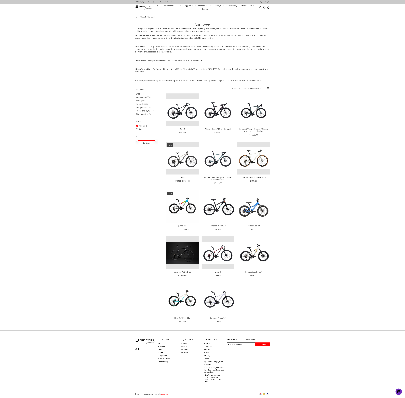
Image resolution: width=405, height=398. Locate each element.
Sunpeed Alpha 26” (218, 318)
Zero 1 (182, 129)
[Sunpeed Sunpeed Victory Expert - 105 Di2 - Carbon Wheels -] (218, 158)
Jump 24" (182, 225)
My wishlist (185, 352)
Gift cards (243, 6)
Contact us (208, 346)
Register (184, 343)
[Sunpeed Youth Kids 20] (253, 206)
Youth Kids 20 (254, 225)
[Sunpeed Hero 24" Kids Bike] (182, 299)
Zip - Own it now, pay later (213, 362)
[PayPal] (264, 394)
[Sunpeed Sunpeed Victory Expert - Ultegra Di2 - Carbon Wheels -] (253, 109)
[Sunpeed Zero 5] (182, 158)
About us (207, 343)
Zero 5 (182, 177)
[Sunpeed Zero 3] (218, 252)
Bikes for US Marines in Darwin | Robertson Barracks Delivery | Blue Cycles (212, 378)
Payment (207, 349)
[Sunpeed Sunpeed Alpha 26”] (218, 299)
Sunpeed (142, 129)
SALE (138, 94)
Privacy (206, 352)
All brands (143, 126)
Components (141, 107)
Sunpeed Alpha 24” (218, 225)
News (252, 6)
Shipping (207, 355)
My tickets (184, 349)
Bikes (138, 100)
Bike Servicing (231, 6)
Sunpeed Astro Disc (182, 272)
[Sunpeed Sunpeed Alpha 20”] (253, 252)
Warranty (207, 365)
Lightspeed (164, 394)
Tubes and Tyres (143, 110)
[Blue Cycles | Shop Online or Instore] (143, 7)
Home (137, 17)
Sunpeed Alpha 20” (253, 272)
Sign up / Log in (264, 2)
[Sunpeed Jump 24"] (182, 206)
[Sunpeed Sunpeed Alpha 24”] (218, 206)
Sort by (246, 88)
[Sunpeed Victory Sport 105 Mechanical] (218, 109)
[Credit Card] (260, 394)
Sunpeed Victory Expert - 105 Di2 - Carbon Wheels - (218, 178)
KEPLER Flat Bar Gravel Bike (254, 177)
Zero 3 (218, 272)
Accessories (141, 97)
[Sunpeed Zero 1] (182, 109)
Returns (206, 359)
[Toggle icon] (260, 7)
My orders (184, 346)
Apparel (139, 104)
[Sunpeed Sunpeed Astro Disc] (182, 252)
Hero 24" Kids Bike (182, 318)
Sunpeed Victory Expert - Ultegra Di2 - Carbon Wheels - (253, 130)
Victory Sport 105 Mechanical (218, 129)
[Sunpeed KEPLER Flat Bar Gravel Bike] (253, 158)
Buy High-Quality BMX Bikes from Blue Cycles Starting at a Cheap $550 (214, 370)
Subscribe (262, 344)
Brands (205, 9)
